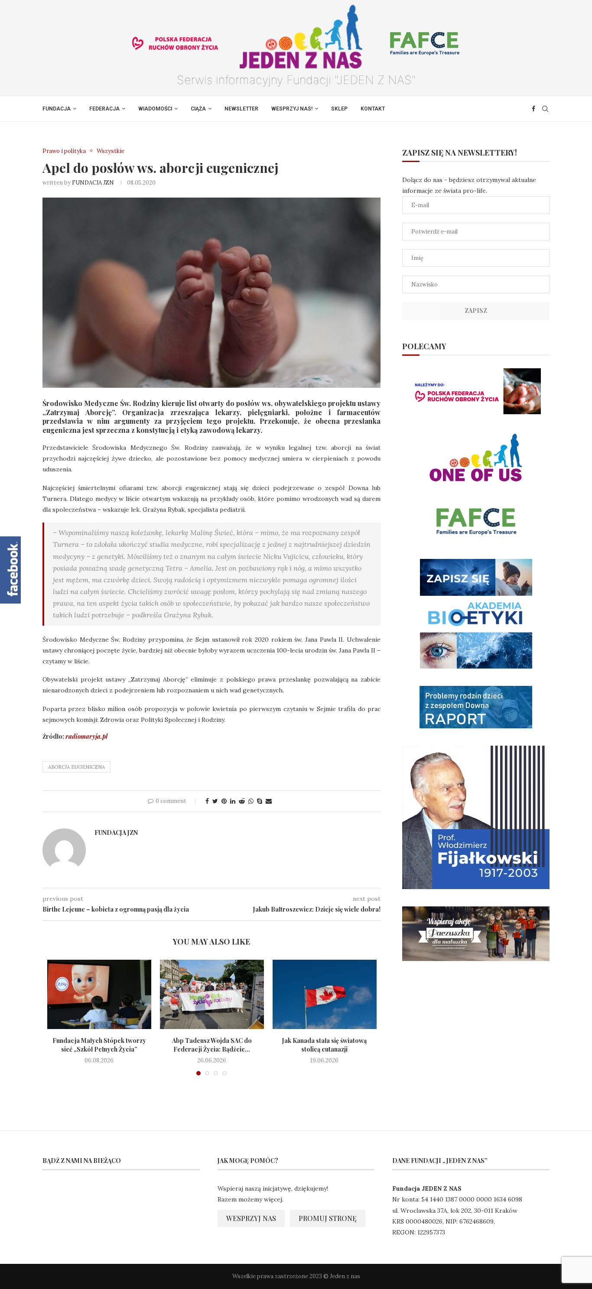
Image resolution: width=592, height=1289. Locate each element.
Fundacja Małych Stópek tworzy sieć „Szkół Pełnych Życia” (99, 1044)
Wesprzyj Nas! (291, 109)
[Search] (545, 108)
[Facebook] (533, 108)
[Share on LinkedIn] (232, 801)
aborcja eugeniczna (76, 767)
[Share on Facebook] (207, 801)
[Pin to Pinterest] (224, 801)
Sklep (339, 109)
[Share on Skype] (259, 801)
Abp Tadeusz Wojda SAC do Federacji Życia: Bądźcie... (212, 1044)
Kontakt (373, 109)
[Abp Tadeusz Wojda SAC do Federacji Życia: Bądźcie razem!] (212, 994)
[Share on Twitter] (215, 801)
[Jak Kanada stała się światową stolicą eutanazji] (325, 994)
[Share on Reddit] (242, 801)
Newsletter (241, 109)
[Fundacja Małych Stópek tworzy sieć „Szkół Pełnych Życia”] (99, 994)
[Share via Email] (269, 801)
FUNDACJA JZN (93, 182)
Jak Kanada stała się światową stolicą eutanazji (324, 1044)
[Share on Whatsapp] (251, 801)
